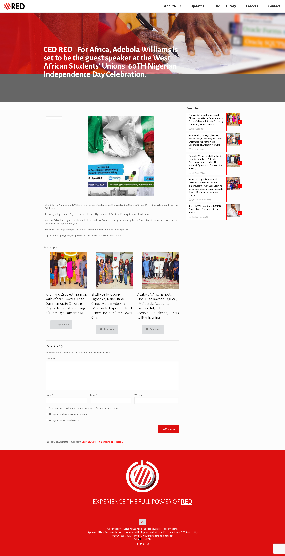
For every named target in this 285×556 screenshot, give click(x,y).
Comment (51, 358)
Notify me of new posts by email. (64, 420)
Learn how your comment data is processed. (102, 442)
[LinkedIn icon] (144, 544)
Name (49, 395)
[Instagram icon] (147, 544)
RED (186, 501)
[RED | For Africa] (14, 6)
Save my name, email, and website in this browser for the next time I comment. (85, 408)
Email (93, 395)
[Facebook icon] (137, 544)
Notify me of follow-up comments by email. (69, 414)
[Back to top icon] (142, 522)
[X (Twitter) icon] (141, 544)
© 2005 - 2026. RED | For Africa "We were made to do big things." (142, 536)
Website (138, 395)
